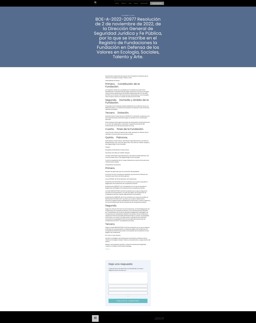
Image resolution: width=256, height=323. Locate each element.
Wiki (130, 3)
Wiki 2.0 (124, 3)
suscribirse (157, 3)
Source (107, 249)
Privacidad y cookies (160, 317)
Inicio (117, 3)
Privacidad (144, 3)
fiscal (136, 3)
